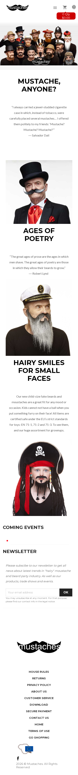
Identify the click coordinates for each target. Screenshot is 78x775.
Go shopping (39, 737)
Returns (39, 678)
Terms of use (39, 731)
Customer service (39, 698)
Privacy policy (39, 685)
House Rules (39, 671)
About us (39, 691)
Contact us (39, 718)
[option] (39, 43)
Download (39, 704)
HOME (39, 724)
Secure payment (39, 711)
